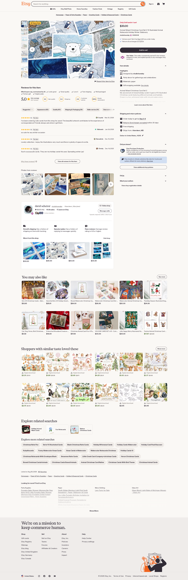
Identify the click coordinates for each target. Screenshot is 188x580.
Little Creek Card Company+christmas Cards (100, 457)
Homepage (60, 15)
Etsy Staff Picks (66, 9)
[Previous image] (32, 49)
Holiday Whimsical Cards (103, 445)
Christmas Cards (126, 15)
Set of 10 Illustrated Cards (54, 445)
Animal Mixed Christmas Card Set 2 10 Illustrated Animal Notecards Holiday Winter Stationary (141, 31)
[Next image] (110, 49)
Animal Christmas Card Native (93, 463)
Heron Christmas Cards (131, 457)
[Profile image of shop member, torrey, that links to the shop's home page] (38, 213)
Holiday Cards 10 (128, 451)
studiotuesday (125, 35)
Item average (35, 98)
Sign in (151, 4)
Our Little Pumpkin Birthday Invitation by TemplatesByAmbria (73, 496)
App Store (28, 566)
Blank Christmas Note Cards (79, 445)
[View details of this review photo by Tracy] (56, 184)
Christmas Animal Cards (149, 463)
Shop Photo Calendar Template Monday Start (75, 507)
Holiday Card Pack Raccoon (152, 445)
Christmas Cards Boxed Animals (65, 463)
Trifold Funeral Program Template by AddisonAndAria (72, 501)
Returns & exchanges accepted (135, 123)
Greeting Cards (94, 15)
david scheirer (42, 206)
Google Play (45, 566)
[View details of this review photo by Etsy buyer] (32, 184)
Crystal (100, 118)
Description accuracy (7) (111, 109)
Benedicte (99, 139)
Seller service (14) (93, 109)
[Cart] (163, 4)
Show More (94, 511)
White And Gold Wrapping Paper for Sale (74, 505)
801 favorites (42, 472)
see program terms (134, 154)
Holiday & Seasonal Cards (110, 15)
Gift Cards (132, 9)
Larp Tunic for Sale (102, 490)
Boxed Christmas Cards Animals (36, 463)
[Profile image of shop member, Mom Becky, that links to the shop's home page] (42, 213)
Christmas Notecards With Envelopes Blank (40, 457)
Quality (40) (57, 109)
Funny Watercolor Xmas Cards (51, 451)
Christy (100, 148)
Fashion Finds (97, 9)
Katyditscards (29, 451)
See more (162, 277)
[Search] (142, 4)
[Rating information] (36, 210)
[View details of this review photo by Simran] (103, 184)
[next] (110, 184)
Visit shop (106, 238)
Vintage (110, 9)
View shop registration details (132, 185)
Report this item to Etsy (106, 81)
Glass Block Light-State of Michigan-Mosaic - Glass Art (149, 491)
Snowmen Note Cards (70, 457)
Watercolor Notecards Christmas (104, 451)
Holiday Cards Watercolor (128, 445)
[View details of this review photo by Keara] (79, 184)
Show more (161, 349)
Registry (120, 9)
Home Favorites (82, 9)
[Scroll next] (114, 110)
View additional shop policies (143, 167)
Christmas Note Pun (31, 445)
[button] (105, 211)
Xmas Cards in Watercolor (77, 451)
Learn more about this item (143, 105)
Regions (163, 576)
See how (150, 161)
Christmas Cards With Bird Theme (122, 463)
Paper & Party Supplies (73, 15)
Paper (85, 15)
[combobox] (85, 4)
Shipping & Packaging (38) (74, 109)
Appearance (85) (42, 109)
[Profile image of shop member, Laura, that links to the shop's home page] (40, 213)
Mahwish (100, 129)
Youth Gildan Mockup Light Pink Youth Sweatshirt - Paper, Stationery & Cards (73, 491)
